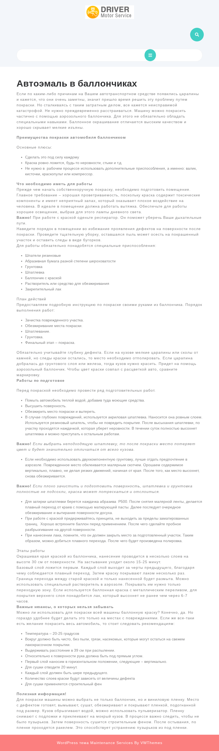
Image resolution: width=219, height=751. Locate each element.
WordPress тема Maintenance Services (95, 743)
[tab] (150, 55)
